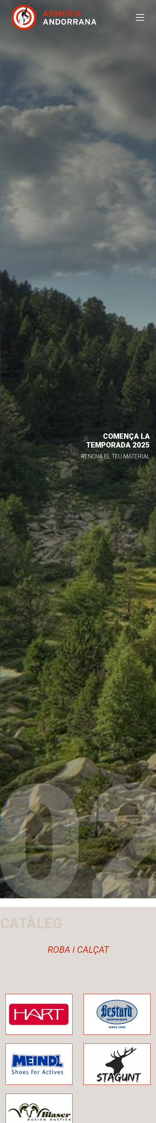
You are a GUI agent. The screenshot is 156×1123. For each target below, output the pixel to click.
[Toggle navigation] (140, 17)
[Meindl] (39, 1063)
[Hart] (39, 1013)
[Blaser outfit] (39, 1113)
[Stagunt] (117, 1063)
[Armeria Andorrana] (54, 17)
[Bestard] (117, 1013)
